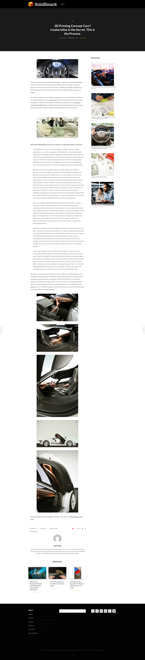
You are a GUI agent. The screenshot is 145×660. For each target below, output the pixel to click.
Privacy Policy (31, 629)
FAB (72, 21)
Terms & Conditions (33, 633)
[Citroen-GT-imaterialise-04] (57, 433)
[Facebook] (77, 528)
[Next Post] (144, 330)
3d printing (33, 528)
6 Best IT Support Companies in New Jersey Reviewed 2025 (102, 205)
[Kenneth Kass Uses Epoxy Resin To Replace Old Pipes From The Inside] (77, 573)
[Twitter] (80, 528)
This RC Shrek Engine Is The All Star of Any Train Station (57, 584)
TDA (50, 517)
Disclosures (31, 625)
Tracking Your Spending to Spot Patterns (99, 176)
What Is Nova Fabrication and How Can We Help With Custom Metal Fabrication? (36, 585)
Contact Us (31, 618)
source (33, 287)
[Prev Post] (1, 330)
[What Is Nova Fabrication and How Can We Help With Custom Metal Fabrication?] (37, 573)
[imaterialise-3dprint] (57, 127)
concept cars (53, 528)
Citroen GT (43, 528)
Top (73, 654)
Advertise (30, 614)
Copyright (30, 621)
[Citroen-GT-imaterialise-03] (57, 386)
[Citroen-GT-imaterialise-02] (57, 338)
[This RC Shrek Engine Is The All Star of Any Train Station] (57, 573)
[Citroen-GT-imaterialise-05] (57, 481)
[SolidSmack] (42, 4)
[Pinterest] (85, 528)
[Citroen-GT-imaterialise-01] (57, 307)
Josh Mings (63, 38)
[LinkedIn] (82, 528)
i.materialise (52, 100)
